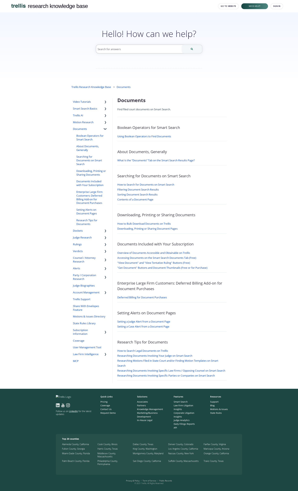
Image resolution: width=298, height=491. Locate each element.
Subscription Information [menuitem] (80, 332)
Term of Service (149, 480)
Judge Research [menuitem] (82, 237)
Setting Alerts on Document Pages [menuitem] (86, 211)
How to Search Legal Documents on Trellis (142, 350)
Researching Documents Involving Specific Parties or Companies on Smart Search (166, 375)
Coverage (105, 405)
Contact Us (106, 409)
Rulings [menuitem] (77, 244)
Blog (212, 405)
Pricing (104, 401)
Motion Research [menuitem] (83, 122)
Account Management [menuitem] (86, 292)
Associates (142, 401)
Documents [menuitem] (80, 129)
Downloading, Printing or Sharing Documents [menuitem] (91, 172)
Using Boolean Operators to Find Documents (144, 136)
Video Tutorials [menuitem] (82, 101)
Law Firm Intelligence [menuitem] (86, 354)
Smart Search (181, 401)
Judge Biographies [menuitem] (84, 285)
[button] (105, 102)
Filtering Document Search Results (138, 189)
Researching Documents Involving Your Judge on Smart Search (154, 355)
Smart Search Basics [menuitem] (85, 108)
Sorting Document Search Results (137, 194)
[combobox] (149, 49)
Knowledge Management (150, 409)
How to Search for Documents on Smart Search (145, 184)
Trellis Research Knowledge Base (91, 87)
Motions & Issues (219, 409)
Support (214, 401)
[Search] (192, 49)
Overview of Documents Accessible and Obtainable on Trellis (153, 253)
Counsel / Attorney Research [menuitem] (84, 259)
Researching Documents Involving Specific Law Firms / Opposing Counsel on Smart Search (171, 370)
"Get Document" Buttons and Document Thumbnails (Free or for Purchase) (162, 267)
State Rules (216, 412)
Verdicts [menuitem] (78, 251)
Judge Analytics (182, 420)
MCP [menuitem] (76, 361)
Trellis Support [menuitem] (81, 299)
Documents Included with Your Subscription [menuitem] (89, 183)
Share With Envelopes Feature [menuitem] (86, 308)
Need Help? (254, 6)
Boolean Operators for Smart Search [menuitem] (90, 137)
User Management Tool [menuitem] (87, 347)
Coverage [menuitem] (78, 340)
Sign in (276, 6)
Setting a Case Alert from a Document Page (143, 326)
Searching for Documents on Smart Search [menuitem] (89, 160)
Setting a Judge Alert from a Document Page (143, 321)
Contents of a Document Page (135, 199)
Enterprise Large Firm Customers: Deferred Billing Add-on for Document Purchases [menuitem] (89, 197)
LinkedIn (73, 411)
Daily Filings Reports (184, 423)
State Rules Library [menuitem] (84, 323)
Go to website (228, 6)
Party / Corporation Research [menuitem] (84, 277)
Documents (124, 87)
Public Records (165, 480)
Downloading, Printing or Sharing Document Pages (147, 228)
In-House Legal (144, 420)
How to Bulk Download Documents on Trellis (144, 223)
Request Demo (108, 412)
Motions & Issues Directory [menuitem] (89, 316)
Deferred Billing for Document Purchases (142, 297)
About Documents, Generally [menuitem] (87, 148)
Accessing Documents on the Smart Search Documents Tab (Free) (156, 258)
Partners (141, 405)
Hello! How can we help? (149, 33)
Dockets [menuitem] (78, 230)
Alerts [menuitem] (76, 268)
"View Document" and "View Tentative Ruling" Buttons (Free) (153, 263)
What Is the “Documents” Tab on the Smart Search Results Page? (156, 160)
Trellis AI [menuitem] (78, 115)
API (175, 427)
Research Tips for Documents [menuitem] (86, 222)
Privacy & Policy (133, 480)
